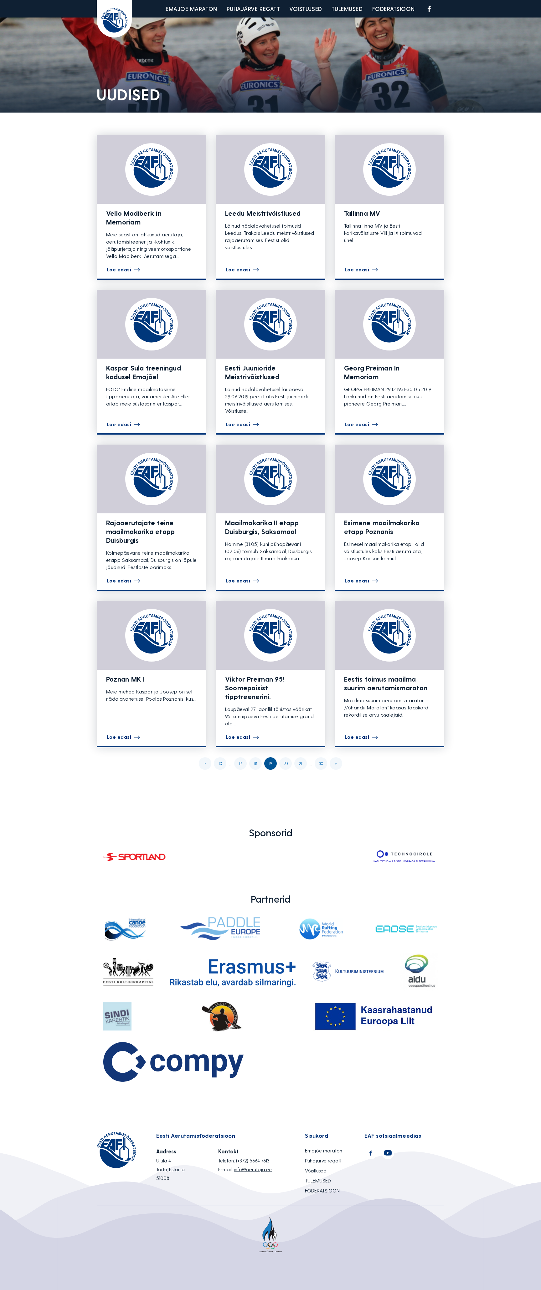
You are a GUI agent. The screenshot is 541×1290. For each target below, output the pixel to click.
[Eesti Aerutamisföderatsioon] (114, 19)
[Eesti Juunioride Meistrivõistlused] (270, 324)
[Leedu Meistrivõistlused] (270, 169)
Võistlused (305, 8)
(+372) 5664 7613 (253, 1160)
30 (321, 763)
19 (270, 763)
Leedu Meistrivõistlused (263, 213)
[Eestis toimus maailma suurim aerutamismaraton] (389, 635)
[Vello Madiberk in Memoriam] (151, 169)
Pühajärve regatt (253, 8)
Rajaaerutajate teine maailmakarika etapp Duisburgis (140, 531)
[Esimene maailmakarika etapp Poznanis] (389, 479)
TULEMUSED (347, 8)
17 (240, 763)
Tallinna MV (362, 213)
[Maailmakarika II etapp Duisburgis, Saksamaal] (270, 479)
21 (300, 763)
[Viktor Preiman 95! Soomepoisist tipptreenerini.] (270, 635)
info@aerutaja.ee (253, 1169)
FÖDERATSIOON (393, 8)
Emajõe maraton (191, 8)
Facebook (429, 9)
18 (255, 763)
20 (286, 763)
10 (220, 763)
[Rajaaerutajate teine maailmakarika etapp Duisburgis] (151, 479)
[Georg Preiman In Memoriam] (389, 324)
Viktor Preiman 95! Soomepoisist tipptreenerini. (255, 687)
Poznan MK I (125, 679)
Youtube (444, 9)
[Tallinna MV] (389, 169)
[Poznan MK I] (151, 635)
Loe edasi (119, 269)
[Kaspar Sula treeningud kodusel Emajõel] (151, 324)
